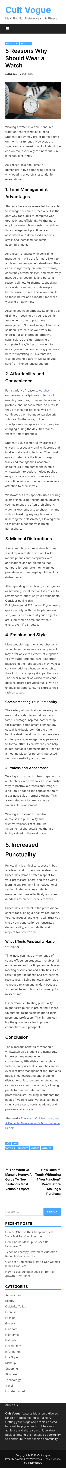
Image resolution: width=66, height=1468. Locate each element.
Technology (13, 1380)
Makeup (10, 1363)
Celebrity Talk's (15, 1306)
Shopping (11, 1368)
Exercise (11, 1312)
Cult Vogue (28, 10)
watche (35, 1148)
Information (13, 1351)
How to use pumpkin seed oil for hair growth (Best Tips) (30, 1274)
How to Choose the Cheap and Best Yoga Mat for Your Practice (29, 1234)
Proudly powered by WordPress (23, 1458)
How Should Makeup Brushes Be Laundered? (26, 1244)
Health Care (13, 1346)
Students (23, 1148)
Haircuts (10, 1340)
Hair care (11, 1329)
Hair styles (12, 1334)
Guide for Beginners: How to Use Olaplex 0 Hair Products (32, 1264)
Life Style (26, 43)
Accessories (12, 43)
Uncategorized (15, 1391)
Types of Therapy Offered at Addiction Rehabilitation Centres (31, 1254)
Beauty (9, 1301)
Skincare (11, 1374)
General (10, 1323)
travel (9, 1385)
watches (44, 390)
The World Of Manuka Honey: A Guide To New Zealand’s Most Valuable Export (32, 1123)
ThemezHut (34, 1462)
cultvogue (11, 73)
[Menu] (7, 29)
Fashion (10, 1317)
